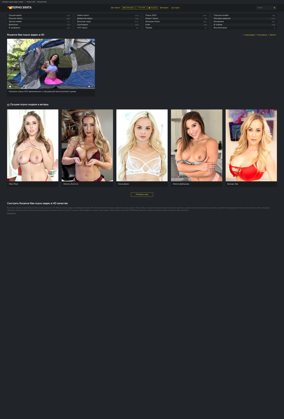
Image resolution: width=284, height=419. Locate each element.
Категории (128, 8)
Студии (175, 8)
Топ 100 (141, 8)
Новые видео (249, 35)
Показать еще (142, 194)
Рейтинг (273, 35)
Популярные (262, 35)
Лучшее (153, 8)
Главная (115, 8)
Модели (164, 8)
